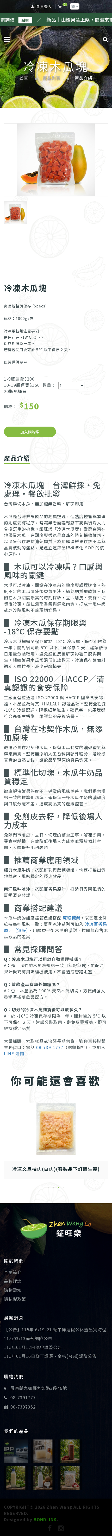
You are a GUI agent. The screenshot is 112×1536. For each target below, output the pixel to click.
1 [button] (48, 1187)
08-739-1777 (49, 1047)
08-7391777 (23, 1397)
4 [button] (63, 1187)
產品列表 (51, 78)
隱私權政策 (15, 1299)
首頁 (24, 78)
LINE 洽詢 (14, 1053)
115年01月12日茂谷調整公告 (33, 1347)
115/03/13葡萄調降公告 (28, 1338)
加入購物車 (30, 431)
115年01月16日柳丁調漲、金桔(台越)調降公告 (50, 1356)
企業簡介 (13, 1272)
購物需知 (13, 1290)
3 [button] (58, 1187)
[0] (61, 6)
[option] (56, 159)
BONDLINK (45, 1519)
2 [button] (53, 1187)
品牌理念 (13, 1281)
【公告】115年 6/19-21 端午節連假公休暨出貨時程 (55, 1329)
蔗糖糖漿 (71, 918)
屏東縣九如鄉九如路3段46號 (38, 1388)
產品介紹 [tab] (17, 457)
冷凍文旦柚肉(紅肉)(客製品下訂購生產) (56, 1169)
